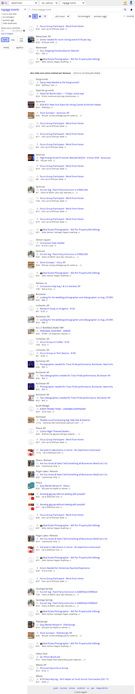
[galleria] (39, 16)
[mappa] (44, 16)
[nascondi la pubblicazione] (66, 29)
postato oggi (8, 20)
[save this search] (131, 9)
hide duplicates (10, 23)
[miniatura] (34, 16)
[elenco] (29, 16)
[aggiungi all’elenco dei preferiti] (37, 26)
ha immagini (8, 17)
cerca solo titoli (9, 14)
